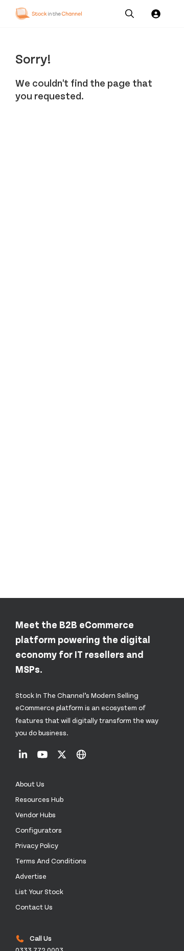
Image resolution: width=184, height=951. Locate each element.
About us (29, 783)
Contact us (34, 906)
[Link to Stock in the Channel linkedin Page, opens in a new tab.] (23, 758)
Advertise (31, 876)
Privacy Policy (36, 845)
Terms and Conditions (50, 860)
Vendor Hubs (35, 814)
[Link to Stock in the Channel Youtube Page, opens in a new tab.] (43, 758)
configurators (38, 829)
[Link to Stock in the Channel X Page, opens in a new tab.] (62, 758)
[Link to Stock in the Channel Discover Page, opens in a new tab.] (81, 758)
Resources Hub (39, 799)
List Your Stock (39, 891)
